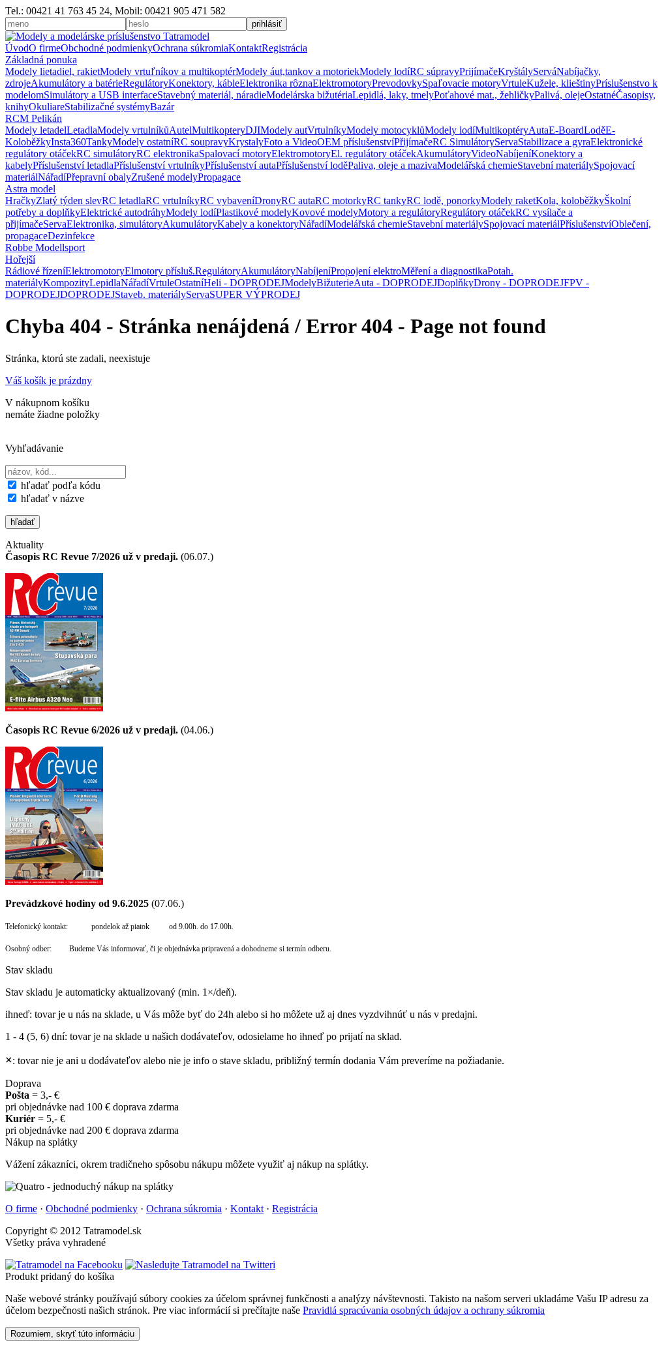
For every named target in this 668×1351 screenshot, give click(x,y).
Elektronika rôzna (275, 83)
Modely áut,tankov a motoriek (297, 71)
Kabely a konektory (258, 224)
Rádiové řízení (35, 270)
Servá (544, 71)
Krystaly (246, 141)
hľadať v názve (51, 498)
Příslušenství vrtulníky (159, 165)
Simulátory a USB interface (100, 94)
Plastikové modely (254, 212)
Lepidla (105, 282)
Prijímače (478, 71)
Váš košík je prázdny (48, 380)
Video (483, 153)
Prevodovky (397, 83)
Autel (180, 130)
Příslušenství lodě (312, 165)
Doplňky (455, 282)
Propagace (219, 177)
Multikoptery (218, 130)
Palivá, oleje (559, 94)
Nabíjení (513, 153)
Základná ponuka (41, 59)
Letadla (82, 130)
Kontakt (245, 47)
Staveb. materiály (150, 294)
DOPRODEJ (87, 294)
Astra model (30, 188)
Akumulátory (443, 153)
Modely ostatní (143, 141)
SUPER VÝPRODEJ (254, 294)
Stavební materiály (555, 165)
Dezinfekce (71, 235)
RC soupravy (201, 141)
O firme (45, 47)
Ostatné (600, 94)
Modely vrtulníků (133, 130)
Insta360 (68, 141)
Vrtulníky (326, 130)
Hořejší (20, 259)
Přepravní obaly (98, 177)
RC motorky (341, 200)
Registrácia (284, 47)
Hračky (20, 200)
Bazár (162, 106)
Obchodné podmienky (107, 47)
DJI (252, 130)
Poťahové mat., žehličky (484, 94)
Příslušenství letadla (73, 165)
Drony (267, 200)
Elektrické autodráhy (123, 212)
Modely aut (283, 130)
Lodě (594, 130)
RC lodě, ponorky (443, 200)
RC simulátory (106, 153)
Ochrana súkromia (190, 47)
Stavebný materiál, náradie (211, 94)
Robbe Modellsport (45, 247)
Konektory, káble (203, 83)
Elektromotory (342, 83)
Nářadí (52, 177)
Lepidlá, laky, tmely (393, 94)
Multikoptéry (501, 130)
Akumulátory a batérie (77, 83)
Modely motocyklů (385, 130)
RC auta (298, 200)
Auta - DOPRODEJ (395, 282)
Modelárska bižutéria (309, 94)
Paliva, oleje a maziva (392, 165)
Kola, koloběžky (570, 200)
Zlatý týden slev (69, 200)
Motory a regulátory (399, 212)
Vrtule (513, 83)
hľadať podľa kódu (59, 485)
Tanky (99, 141)
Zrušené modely (164, 177)
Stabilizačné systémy (107, 106)
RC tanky (386, 200)
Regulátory (145, 83)
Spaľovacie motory (461, 83)
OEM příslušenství (355, 141)
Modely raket (508, 200)
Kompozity (66, 282)
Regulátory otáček (477, 212)
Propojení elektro (366, 270)
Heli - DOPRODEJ (244, 282)
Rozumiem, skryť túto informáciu (72, 1334)
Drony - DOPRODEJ (519, 282)
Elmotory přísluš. (160, 270)
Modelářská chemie (477, 165)
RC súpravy (434, 71)
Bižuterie (335, 282)
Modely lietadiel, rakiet (52, 71)
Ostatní (189, 282)
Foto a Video (290, 141)
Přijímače (413, 141)
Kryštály (515, 71)
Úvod (17, 47)
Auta (538, 130)
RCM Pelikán (33, 118)
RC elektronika (167, 153)
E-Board (566, 130)
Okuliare (47, 106)
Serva (506, 141)
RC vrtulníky (172, 200)
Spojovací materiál (521, 224)
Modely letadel (36, 130)
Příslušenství (585, 224)
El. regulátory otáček (373, 153)
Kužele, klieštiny (561, 83)
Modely (300, 282)
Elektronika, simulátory (114, 224)
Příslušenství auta (240, 165)
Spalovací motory (235, 153)
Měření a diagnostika (444, 270)
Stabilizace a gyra (554, 141)
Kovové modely (325, 212)
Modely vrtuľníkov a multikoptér (167, 71)
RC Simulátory (463, 141)
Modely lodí (384, 71)
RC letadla (123, 200)
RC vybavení (227, 200)
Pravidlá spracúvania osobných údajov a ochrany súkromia (424, 1310)
